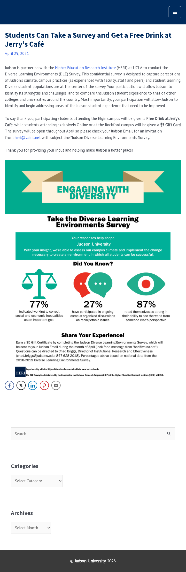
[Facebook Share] (9, 385)
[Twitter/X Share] (21, 385)
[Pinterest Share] (44, 385)
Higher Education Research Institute (85, 67)
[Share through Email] (56, 385)
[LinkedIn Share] (32, 385)
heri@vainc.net (28, 137)
